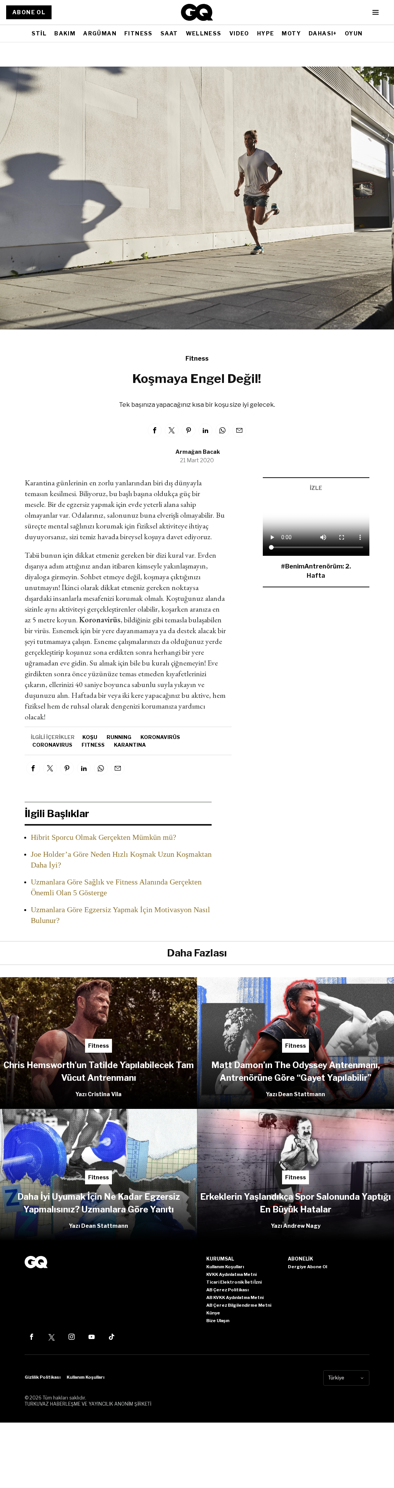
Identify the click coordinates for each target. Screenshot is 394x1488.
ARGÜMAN (100, 33)
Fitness (197, 358)
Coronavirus (52, 745)
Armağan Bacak (197, 451)
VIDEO (239, 33)
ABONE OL (28, 12)
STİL (39, 33)
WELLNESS (204, 33)
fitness (93, 745)
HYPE (265, 33)
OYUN (354, 33)
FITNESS (138, 33)
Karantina (130, 745)
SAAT (169, 33)
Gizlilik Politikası (42, 1377)
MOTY (291, 33)
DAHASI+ (323, 33)
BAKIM (64, 33)
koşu (89, 737)
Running (119, 737)
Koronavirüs (160, 737)
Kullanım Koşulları (85, 1377)
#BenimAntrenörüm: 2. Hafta (316, 571)
